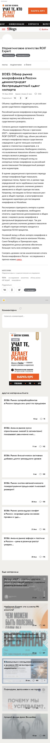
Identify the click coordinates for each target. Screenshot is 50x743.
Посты (5, 64)
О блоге (27, 64)
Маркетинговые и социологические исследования (21, 273)
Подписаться (8, 55)
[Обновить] (20, 308)
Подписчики (16, 64)
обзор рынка (35, 277)
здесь (19, 259)
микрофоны (16, 280)
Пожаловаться (23, 55)
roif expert (6, 280)
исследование (14, 277)
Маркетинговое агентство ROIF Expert (24, 50)
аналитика (25, 277)
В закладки (30, 290)
